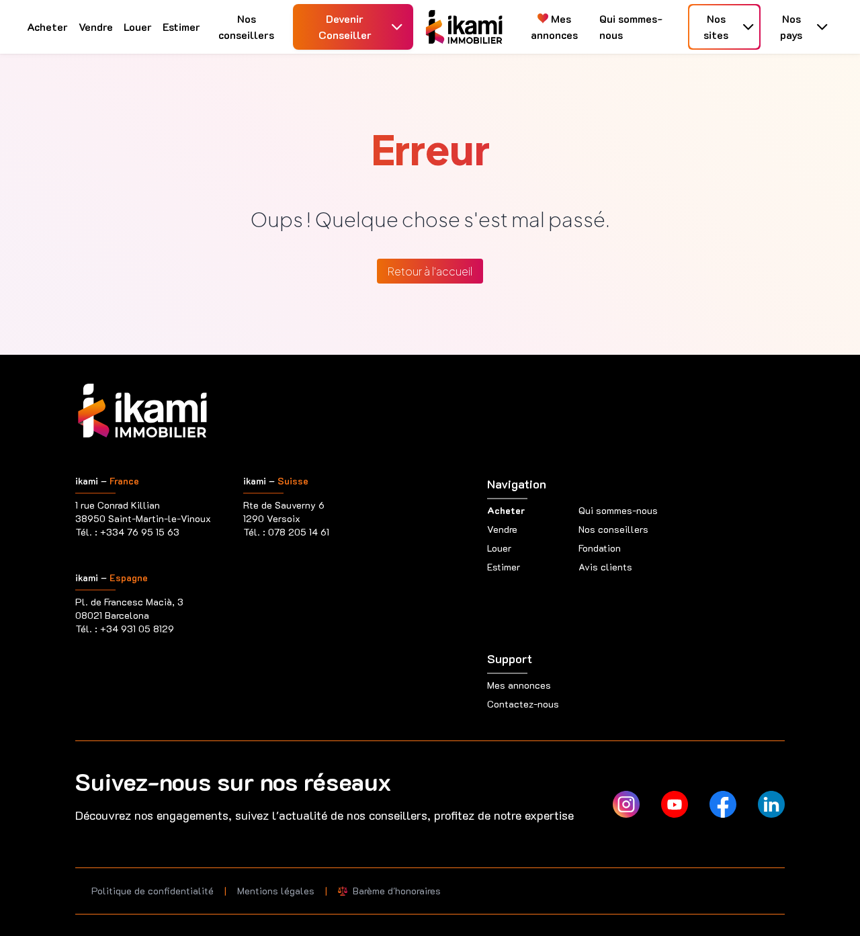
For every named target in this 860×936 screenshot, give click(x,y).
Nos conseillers (246, 26)
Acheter (47, 26)
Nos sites (715, 26)
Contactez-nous (523, 703)
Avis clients (605, 566)
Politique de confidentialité (152, 890)
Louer (138, 26)
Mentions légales (275, 890)
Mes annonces (554, 26)
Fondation (599, 548)
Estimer (181, 26)
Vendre (96, 26)
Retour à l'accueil (430, 271)
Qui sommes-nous (630, 26)
